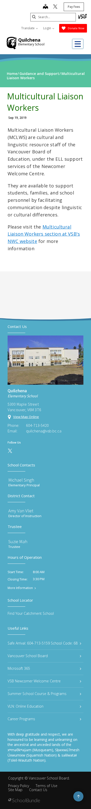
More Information (20, 588)
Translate (28, 28)
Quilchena (29, 40)
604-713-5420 (37, 425)
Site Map (15, 789)
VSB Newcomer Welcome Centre (34, 681)
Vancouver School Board (28, 655)
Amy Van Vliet (20, 511)
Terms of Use (46, 785)
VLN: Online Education (25, 706)
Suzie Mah (17, 541)
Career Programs (21, 718)
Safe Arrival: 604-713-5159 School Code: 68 (43, 643)
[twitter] (55, 7)
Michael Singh (21, 480)
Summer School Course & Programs (37, 693)
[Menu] (77, 44)
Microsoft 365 (19, 668)
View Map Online (26, 416)
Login (47, 28)
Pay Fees (74, 7)
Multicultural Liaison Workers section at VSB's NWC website (44, 234)
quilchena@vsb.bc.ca (43, 430)
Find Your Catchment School (31, 613)
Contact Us (38, 789)
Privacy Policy (18, 785)
